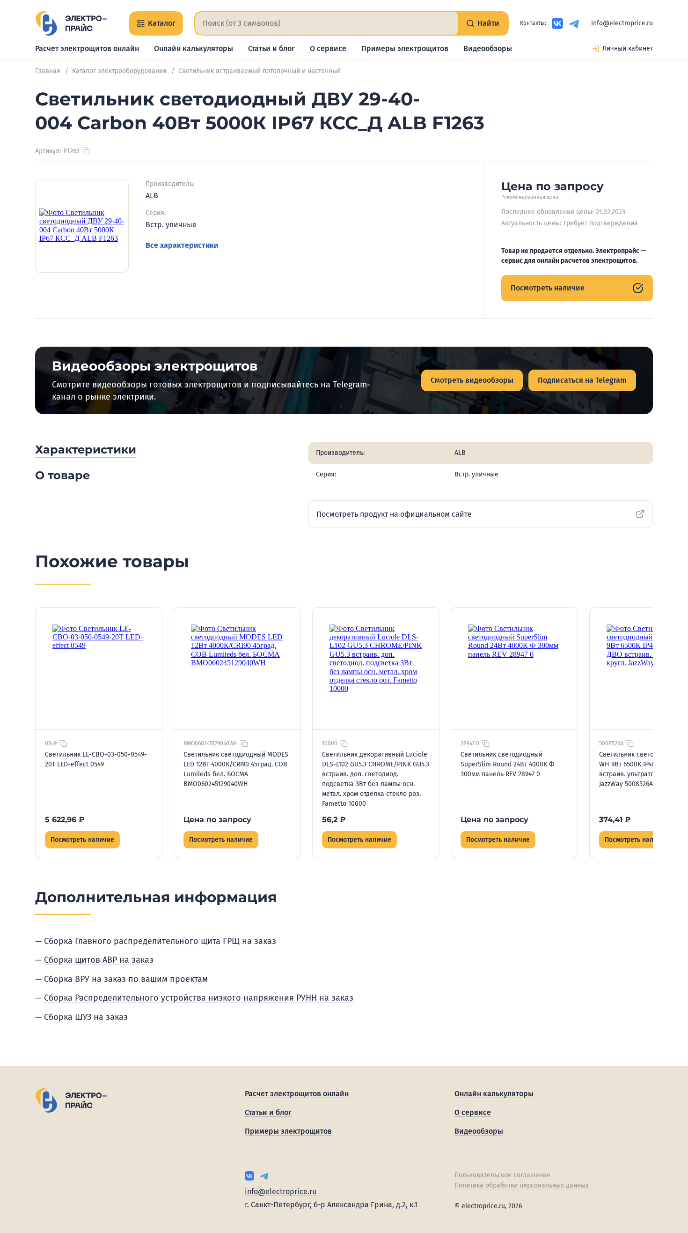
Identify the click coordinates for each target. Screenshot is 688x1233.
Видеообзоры (487, 48)
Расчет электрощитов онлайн (87, 48)
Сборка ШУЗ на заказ (86, 1017)
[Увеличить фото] (82, 225)
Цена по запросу (217, 819)
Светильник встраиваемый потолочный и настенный (259, 71)
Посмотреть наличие (548, 287)
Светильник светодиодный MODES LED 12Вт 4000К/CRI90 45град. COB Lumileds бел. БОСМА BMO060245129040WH (235, 769)
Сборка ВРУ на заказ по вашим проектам (126, 979)
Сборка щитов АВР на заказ (99, 960)
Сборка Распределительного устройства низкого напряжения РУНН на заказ (198, 998)
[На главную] (71, 23)
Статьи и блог (271, 48)
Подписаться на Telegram (582, 380)
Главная (47, 71)
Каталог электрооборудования (119, 71)
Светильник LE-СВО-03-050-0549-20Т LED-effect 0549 (96, 759)
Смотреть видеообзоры (472, 380)
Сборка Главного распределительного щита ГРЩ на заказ (160, 941)
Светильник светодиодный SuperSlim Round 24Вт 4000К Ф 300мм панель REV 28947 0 (507, 764)
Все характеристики (182, 245)
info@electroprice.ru (622, 23)
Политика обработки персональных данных (521, 1185)
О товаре (62, 475)
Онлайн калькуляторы (193, 48)
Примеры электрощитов (404, 48)
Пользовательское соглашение (502, 1175)
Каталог (162, 23)
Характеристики (85, 449)
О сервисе (328, 48)
